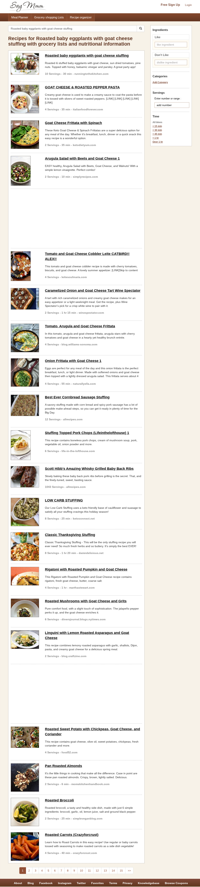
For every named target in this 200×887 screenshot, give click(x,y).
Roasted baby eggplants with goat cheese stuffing (87, 56)
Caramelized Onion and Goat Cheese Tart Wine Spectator (92, 291)
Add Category (160, 82)
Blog (31, 883)
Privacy (127, 883)
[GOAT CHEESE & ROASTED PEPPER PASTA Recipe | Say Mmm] (25, 99)
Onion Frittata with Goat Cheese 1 (73, 361)
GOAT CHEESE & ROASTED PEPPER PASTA (82, 87)
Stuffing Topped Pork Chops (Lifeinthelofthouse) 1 (87, 433)
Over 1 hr (158, 141)
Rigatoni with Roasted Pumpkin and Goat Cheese (86, 569)
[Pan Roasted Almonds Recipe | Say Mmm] (25, 777)
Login (188, 4)
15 (121, 870)
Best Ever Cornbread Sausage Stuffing (77, 397)
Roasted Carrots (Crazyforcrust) (71, 835)
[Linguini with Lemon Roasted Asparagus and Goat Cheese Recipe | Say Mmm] (25, 639)
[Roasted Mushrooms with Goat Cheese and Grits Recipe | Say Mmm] (25, 608)
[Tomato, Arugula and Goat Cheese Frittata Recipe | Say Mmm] (25, 338)
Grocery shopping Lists (49, 17)
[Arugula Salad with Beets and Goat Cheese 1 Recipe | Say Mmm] (25, 171)
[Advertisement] (76, 217)
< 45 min (157, 134)
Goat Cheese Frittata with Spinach (73, 123)
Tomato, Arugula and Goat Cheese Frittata (80, 326)
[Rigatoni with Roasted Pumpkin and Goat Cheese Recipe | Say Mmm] (25, 576)
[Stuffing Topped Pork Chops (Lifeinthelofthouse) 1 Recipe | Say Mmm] (25, 445)
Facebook (46, 883)
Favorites (97, 883)
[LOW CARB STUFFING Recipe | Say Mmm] (25, 512)
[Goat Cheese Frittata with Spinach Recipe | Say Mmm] (25, 134)
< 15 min (157, 126)
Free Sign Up (170, 4)
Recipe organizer (81, 17)
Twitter (81, 883)
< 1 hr (156, 138)
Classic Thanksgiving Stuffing (70, 535)
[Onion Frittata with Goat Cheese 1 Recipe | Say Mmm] (25, 372)
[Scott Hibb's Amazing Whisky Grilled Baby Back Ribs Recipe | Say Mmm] (25, 477)
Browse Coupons (176, 883)
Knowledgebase (148, 883)
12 (97, 870)
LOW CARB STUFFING (64, 500)
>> (129, 870)
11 (89, 870)
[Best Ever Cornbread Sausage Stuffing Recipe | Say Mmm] (25, 405)
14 (113, 870)
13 (105, 870)
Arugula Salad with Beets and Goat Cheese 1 (82, 158)
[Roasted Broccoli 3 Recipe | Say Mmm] (25, 812)
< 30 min (157, 130)
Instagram (64, 883)
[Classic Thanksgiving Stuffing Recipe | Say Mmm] (25, 546)
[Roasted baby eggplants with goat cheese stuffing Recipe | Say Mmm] (25, 64)
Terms (113, 883)
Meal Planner (19, 17)
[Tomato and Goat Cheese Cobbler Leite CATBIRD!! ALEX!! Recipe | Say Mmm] (25, 266)
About (18, 883)
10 (81, 870)
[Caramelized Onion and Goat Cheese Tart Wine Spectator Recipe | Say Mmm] (25, 299)
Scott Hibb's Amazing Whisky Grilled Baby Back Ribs (89, 469)
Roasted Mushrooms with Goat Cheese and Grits (86, 601)
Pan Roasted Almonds (63, 766)
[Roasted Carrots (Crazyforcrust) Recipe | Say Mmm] (25, 846)
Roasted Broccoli (59, 800)
